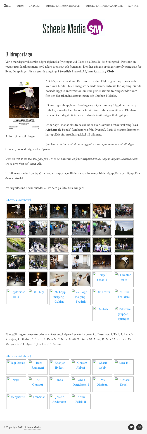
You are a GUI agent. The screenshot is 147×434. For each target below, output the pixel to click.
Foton (20, 6)
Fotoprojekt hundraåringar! (104, 6)
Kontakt (134, 6)
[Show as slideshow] (18, 200)
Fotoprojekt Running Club (62, 6)
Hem (8, 6)
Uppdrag (34, 6)
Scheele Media (32, 427)
